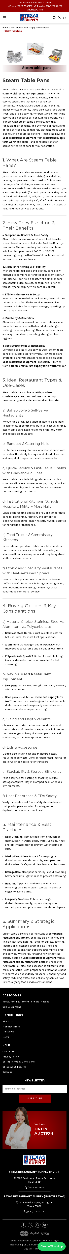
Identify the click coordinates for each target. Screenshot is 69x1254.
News (6, 1036)
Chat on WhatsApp (52, 1246)
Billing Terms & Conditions (19, 1061)
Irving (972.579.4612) (21, 6)
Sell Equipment (12, 1006)
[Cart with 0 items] (64, 17)
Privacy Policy (11, 1056)
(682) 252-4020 (35, 1211)
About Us (8, 1021)
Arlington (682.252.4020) (49, 6)
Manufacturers (11, 1026)
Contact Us (9, 1051)
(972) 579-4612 (36, 1187)
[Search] (54, 17)
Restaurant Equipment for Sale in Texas (26, 1001)
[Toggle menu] (4, 17)
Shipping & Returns (14, 1066)
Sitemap (7, 1071)
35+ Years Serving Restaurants (35, 2)
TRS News (8, 1031)
